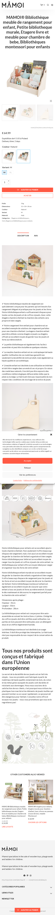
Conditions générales (38, 880)
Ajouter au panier (29, 190)
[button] (51, 434)
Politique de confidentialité (33, 480)
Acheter (27, 196)
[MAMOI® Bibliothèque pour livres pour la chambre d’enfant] (8, 156)
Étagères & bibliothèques (44, 127)
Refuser (27, 468)
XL (10, 172)
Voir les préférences (27, 475)
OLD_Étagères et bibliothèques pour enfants (17, 221)
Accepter (27, 461)
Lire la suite (7, 827)
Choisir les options (37, 822)
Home (33, 127)
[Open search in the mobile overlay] (48, 5)
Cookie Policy (17, 480)
